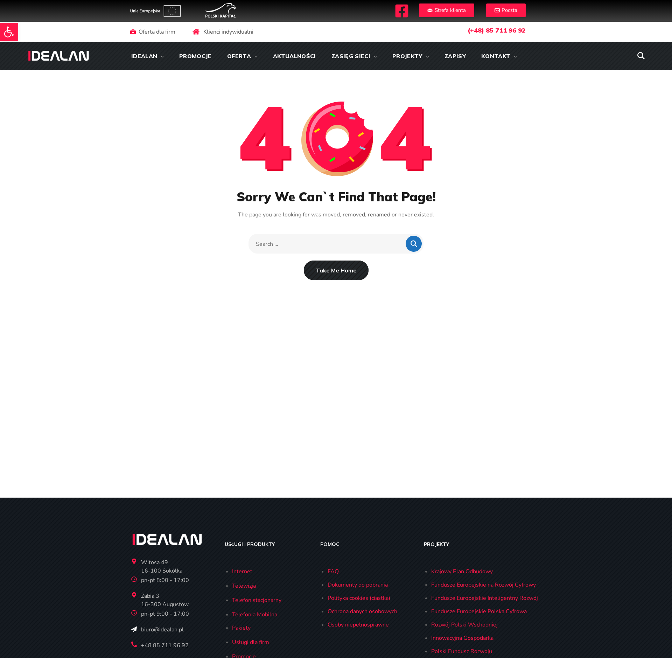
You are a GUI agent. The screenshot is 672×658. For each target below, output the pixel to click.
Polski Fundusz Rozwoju (461, 651)
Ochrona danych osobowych (362, 611)
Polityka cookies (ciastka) (359, 598)
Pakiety (241, 628)
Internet (242, 571)
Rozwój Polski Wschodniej (464, 625)
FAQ (333, 571)
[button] (9, 32)
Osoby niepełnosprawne (358, 625)
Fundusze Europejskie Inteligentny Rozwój (484, 598)
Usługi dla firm (250, 642)
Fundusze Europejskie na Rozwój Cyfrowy (483, 585)
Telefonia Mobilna (254, 614)
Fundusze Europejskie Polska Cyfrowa (479, 611)
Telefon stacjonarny (256, 600)
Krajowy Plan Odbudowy (462, 571)
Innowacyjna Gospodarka (462, 638)
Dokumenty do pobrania (358, 585)
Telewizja (244, 586)
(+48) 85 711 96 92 (497, 30)
